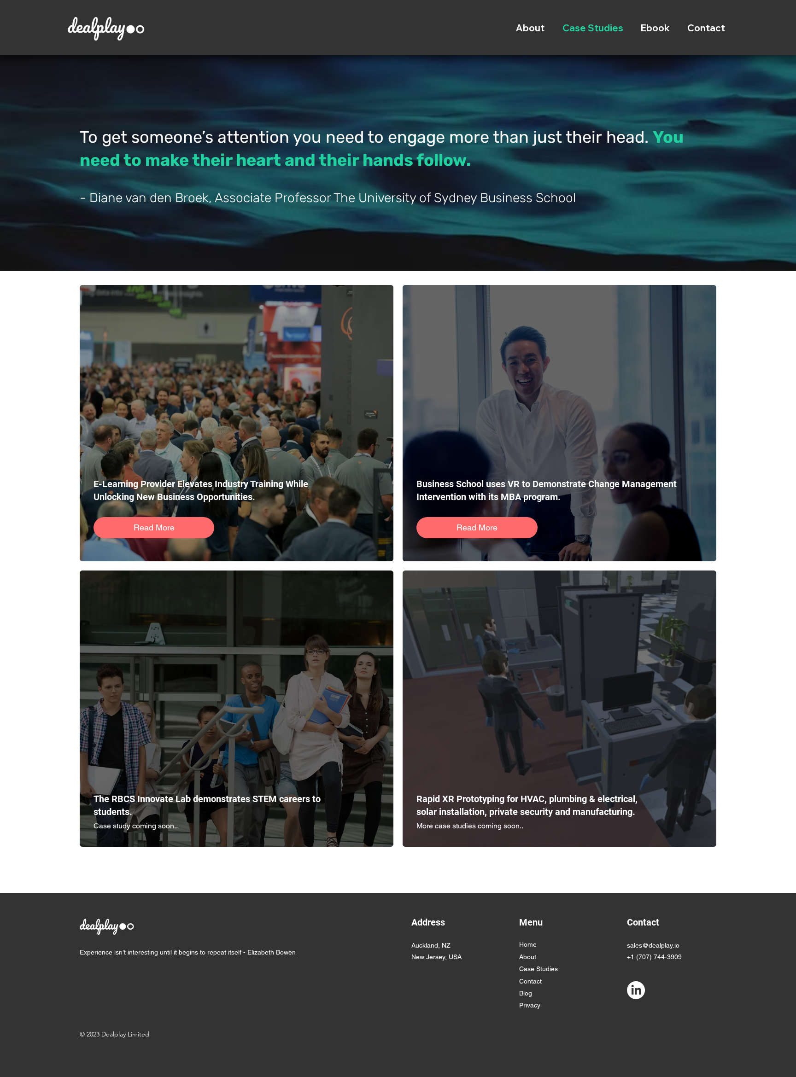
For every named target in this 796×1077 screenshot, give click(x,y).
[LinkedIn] (636, 990)
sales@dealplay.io (653, 945)
